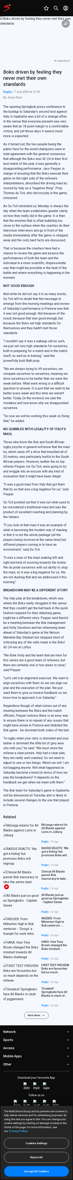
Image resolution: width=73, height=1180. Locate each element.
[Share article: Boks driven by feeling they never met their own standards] (66, 24)
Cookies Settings (36, 1143)
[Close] (66, 1111)
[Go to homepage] (7, 8)
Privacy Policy (18, 1131)
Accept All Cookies (36, 1171)
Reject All (36, 1157)
